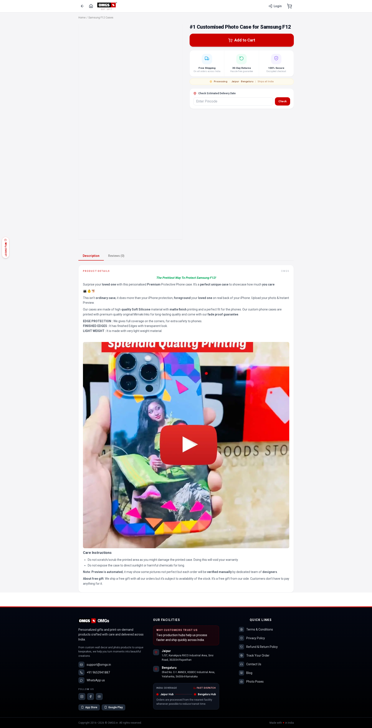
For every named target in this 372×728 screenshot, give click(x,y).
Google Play (115, 707)
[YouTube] (99, 696)
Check (282, 101)
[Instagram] (81, 696)
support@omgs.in (99, 664)
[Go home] (91, 6)
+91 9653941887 (98, 672)
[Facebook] (90, 696)
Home (82, 17)
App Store (91, 707)
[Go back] (82, 6)
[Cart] (289, 6)
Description (91, 256)
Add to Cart (244, 40)
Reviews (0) (116, 256)
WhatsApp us (96, 680)
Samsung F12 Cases (100, 17)
